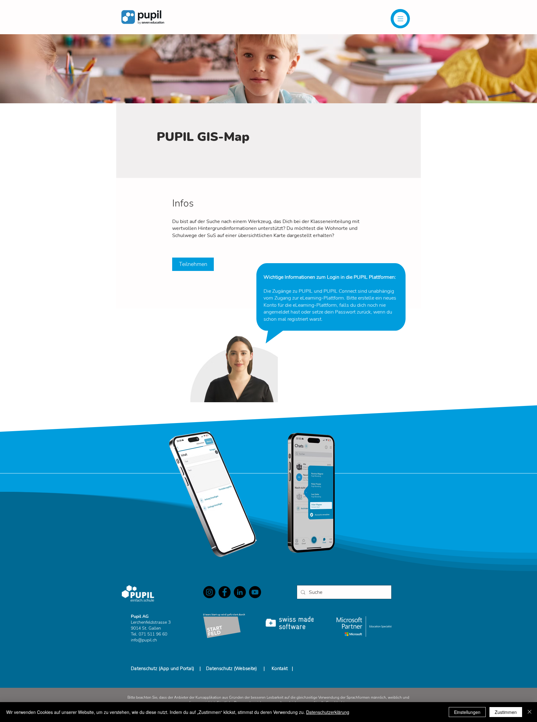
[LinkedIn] (240, 592)
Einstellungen (467, 712)
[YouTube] (255, 592)
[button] (400, 18)
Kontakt (280, 668)
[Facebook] (224, 592)
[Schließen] (529, 712)
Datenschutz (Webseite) (231, 668)
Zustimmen (506, 712)
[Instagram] (209, 592)
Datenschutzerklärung (327, 712)
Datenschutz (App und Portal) (163, 668)
